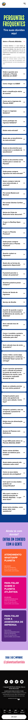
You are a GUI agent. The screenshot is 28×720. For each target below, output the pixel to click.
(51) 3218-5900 (7, 597)
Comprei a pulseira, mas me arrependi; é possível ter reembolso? (13, 411)
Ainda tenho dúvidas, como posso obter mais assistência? (13, 509)
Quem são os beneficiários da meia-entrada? (12, 139)
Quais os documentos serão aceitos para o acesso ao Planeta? (13, 161)
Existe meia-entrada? (10, 130)
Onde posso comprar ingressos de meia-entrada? (13, 172)
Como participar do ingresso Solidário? (10, 121)
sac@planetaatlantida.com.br (11, 599)
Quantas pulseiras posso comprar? (12, 283)
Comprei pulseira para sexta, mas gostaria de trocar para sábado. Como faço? (12, 399)
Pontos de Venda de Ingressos (10, 293)
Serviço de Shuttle (9, 302)
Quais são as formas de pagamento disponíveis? (11, 264)
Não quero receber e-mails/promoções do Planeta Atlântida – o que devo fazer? (12, 496)
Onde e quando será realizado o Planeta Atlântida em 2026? (10, 74)
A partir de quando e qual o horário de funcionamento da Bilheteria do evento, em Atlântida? (13, 313)
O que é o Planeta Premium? (9, 233)
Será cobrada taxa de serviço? (10, 324)
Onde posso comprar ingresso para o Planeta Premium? (11, 243)
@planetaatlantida (14, 662)
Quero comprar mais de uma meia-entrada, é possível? (11, 183)
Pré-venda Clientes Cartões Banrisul (13, 203)
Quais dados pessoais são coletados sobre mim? (12, 463)
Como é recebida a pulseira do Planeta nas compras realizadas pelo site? (13, 335)
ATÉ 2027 (14, 717)
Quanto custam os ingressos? (9, 254)
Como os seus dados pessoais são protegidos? (12, 473)
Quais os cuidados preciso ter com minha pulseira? (12, 387)
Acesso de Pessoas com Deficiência (11, 432)
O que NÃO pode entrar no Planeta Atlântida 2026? (12, 442)
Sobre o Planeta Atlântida (12, 41)
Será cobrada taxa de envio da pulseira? (13, 346)
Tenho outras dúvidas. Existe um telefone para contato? (11, 452)
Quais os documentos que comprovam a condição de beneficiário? (12, 150)
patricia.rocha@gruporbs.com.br (11, 632)
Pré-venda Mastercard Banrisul (11, 194)
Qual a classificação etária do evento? (12, 92)
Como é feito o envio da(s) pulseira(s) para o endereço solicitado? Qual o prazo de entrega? (13, 358)
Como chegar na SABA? (11, 83)
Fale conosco (7, 566)
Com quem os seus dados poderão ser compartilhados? (12, 484)
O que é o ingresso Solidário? (10, 112)
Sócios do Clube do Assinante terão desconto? (12, 213)
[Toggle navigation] (24, 4)
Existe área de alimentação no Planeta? (12, 422)
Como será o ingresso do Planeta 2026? (12, 102)
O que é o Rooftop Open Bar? (12, 223)
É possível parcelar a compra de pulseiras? (10, 274)
